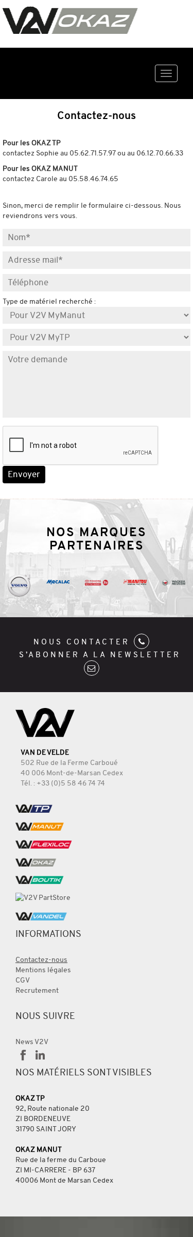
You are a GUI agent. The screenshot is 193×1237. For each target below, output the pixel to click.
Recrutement (37, 990)
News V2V (31, 1041)
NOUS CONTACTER (83, 642)
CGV (22, 980)
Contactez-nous (41, 959)
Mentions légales (43, 970)
